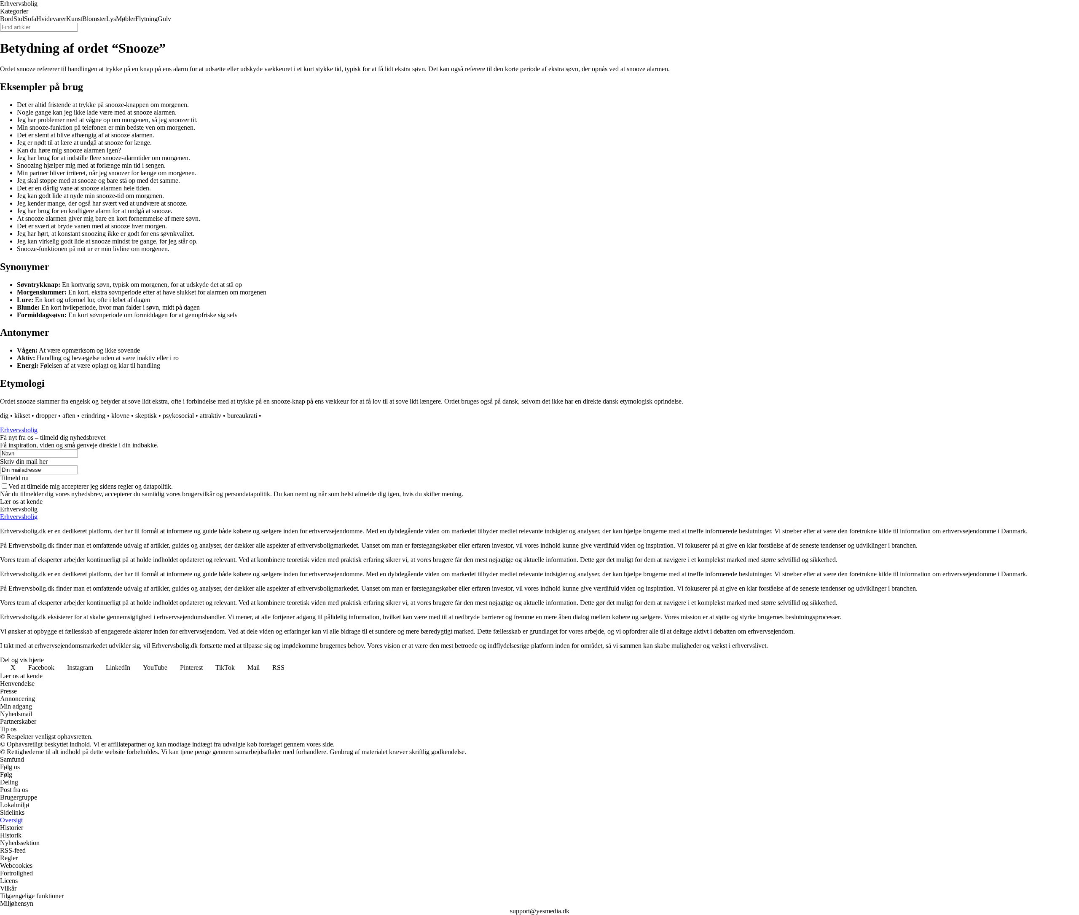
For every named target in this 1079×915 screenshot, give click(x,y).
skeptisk (146, 415)
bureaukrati (242, 415)
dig (4, 415)
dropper (46, 415)
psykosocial (178, 415)
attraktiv (210, 415)
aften (68, 415)
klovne (120, 415)
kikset (22, 415)
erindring (93, 415)
